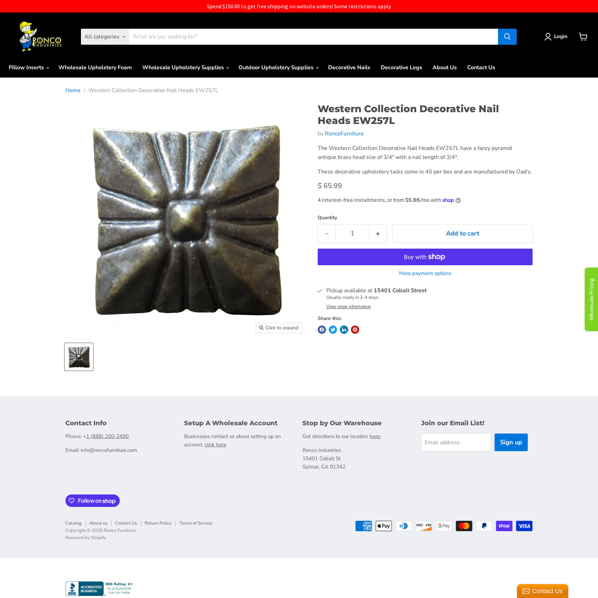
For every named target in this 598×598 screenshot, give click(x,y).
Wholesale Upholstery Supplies (183, 67)
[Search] (507, 37)
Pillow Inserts (27, 67)
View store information (348, 306)
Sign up (511, 442)
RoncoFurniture (344, 133)
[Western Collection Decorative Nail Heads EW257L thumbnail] (79, 357)
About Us (445, 67)
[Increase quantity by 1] (378, 233)
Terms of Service (195, 523)
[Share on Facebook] (322, 329)
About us (98, 523)
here (375, 436)
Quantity (327, 218)
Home (73, 90)
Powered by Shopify (85, 538)
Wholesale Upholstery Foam (95, 67)
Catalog (73, 523)
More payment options (425, 273)
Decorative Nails (349, 67)
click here (215, 444)
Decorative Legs (401, 67)
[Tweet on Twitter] (333, 329)
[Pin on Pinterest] (355, 329)
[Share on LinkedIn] (344, 329)
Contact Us (481, 67)
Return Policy (158, 523)
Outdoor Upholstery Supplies (276, 67)
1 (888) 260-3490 (107, 436)
